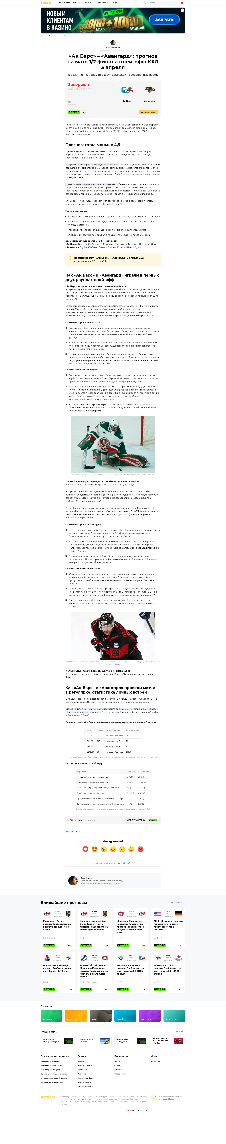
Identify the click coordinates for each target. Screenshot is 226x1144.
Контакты (155, 1061)
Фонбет (117, 1065)
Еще (115, 3)
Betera (117, 1061)
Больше (179, 1032)
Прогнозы (103, 3)
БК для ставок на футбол (52, 1082)
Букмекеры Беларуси (50, 1061)
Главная (43, 36)
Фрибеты (82, 1074)
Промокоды (83, 1070)
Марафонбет (120, 1074)
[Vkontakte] (119, 863)
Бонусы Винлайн (85, 1087)
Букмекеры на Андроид (51, 1065)
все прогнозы (176, 903)
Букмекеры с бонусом (50, 1070)
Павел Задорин (113, 47)
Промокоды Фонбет (86, 1078)
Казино (76, 3)
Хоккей (62, 36)
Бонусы (89, 3)
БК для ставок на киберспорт (54, 1078)
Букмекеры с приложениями (54, 1074)
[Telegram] (128, 863)
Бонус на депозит (85, 1065)
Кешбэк (81, 1061)
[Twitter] (123, 863)
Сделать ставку (148, 112)
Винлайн (118, 1070)
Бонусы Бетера (84, 1082)
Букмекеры (64, 3)
